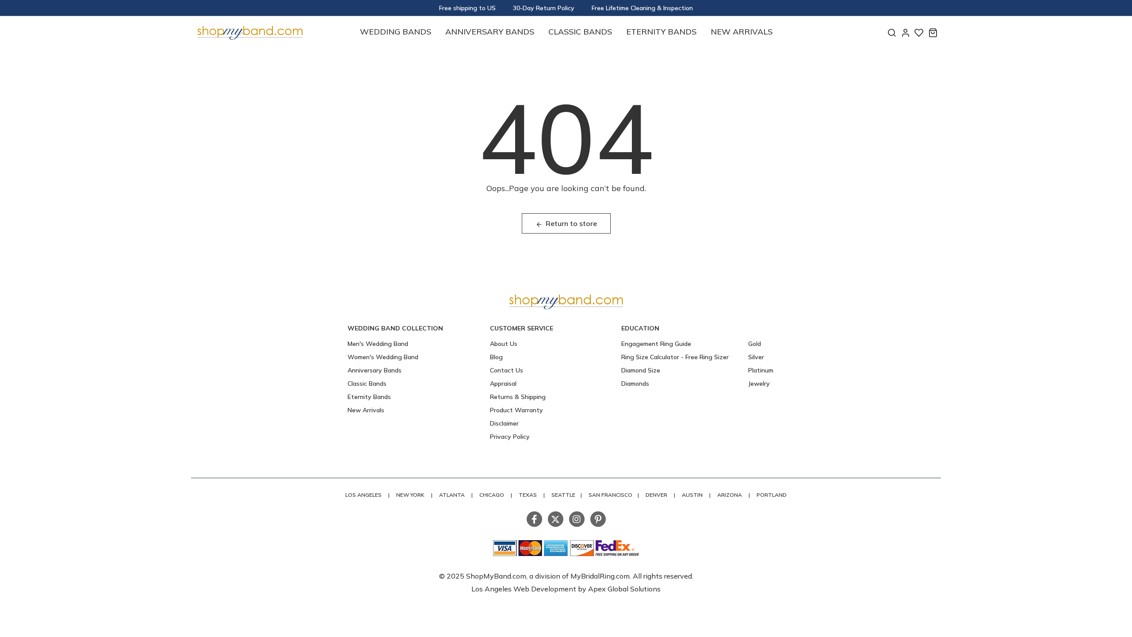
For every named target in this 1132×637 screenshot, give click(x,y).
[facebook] (534, 519)
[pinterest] (598, 519)
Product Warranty (516, 410)
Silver (756, 357)
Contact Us (506, 370)
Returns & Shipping (518, 397)
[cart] (932, 32)
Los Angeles (363, 494)
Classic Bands (580, 32)
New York (410, 494)
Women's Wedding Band (383, 357)
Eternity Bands (661, 32)
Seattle (563, 494)
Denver (656, 494)
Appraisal (503, 384)
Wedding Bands (395, 32)
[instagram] (577, 519)
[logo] (250, 31)
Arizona (729, 494)
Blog (496, 357)
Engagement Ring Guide (656, 344)
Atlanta (452, 494)
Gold (754, 344)
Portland (772, 494)
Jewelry (759, 384)
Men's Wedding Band (378, 344)
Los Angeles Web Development (524, 588)
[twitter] (555, 519)
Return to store (571, 223)
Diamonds (635, 384)
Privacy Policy (510, 437)
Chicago (491, 494)
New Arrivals (742, 32)
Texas (528, 494)
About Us (503, 344)
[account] (905, 32)
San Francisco (610, 494)
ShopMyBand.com (496, 576)
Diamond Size (640, 370)
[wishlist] (919, 32)
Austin (692, 494)
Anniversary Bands (489, 32)
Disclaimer (504, 423)
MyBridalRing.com (600, 576)
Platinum (760, 370)
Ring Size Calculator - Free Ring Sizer (675, 357)
